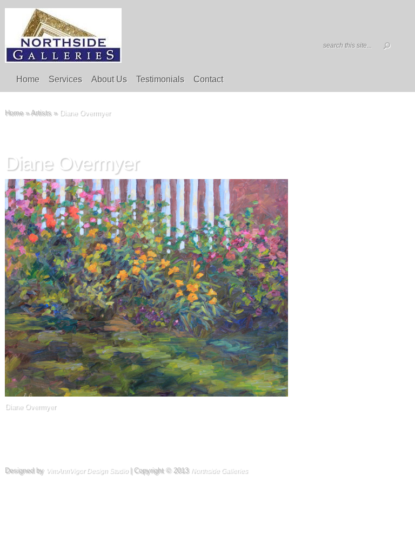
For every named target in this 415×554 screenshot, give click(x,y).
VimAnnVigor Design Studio (87, 470)
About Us (109, 79)
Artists (41, 113)
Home (27, 79)
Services (65, 79)
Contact (208, 79)
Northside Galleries (219, 470)
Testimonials (160, 79)
